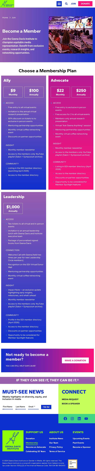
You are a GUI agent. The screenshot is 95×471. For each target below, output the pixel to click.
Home (5, 17)
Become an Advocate (36, 447)
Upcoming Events (81, 438)
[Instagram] (72, 418)
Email (31, 406)
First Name (7, 406)
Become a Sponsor (82, 447)
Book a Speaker (71, 403)
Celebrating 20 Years (36, 451)
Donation (30, 438)
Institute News (56, 438)
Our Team (53, 442)
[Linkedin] (79, 418)
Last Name (20, 406)
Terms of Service (57, 451)
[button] (59, 3)
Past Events (78, 442)
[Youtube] (86, 418)
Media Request (70, 399)
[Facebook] (65, 418)
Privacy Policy (56, 447)
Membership (32, 442)
